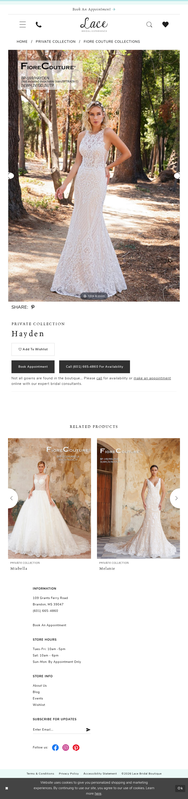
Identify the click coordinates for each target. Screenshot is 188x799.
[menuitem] (22, 24)
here (98, 794)
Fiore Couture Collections (112, 42)
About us (40, 685)
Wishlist (39, 705)
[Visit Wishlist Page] (165, 24)
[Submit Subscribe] (87, 730)
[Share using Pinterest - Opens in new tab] (33, 307)
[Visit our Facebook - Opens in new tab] (55, 748)
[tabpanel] (94, 176)
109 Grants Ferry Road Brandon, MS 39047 (50, 601)
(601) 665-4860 (45, 611)
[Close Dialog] (7, 788)
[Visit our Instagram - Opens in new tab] (66, 748)
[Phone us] (39, 24)
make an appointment (152, 378)
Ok (180, 788)
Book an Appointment (49, 625)
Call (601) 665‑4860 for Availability (95, 366)
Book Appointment (33, 366)
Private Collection (56, 42)
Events (38, 698)
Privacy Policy (69, 773)
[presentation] (49, 498)
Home (22, 42)
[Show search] (149, 24)
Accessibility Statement (100, 773)
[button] (22, 24)
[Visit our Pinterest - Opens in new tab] (76, 748)
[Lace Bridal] (94, 24)
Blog (36, 692)
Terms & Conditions (40, 773)
